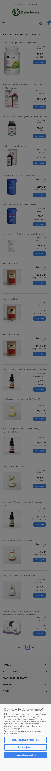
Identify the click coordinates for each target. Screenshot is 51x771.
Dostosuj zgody (26, 747)
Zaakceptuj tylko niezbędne (26, 740)
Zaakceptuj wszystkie (26, 755)
